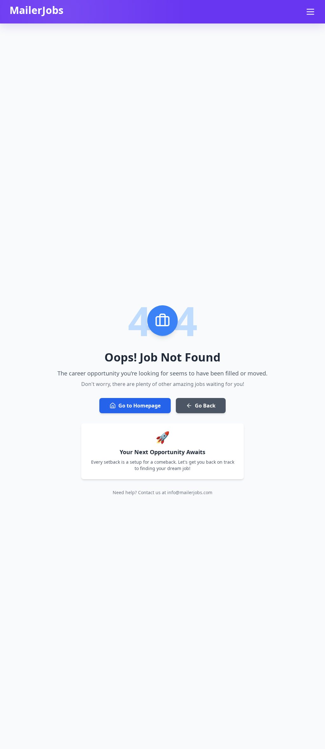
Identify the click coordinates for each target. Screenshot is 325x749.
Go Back (205, 405)
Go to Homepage (139, 405)
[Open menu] (310, 12)
